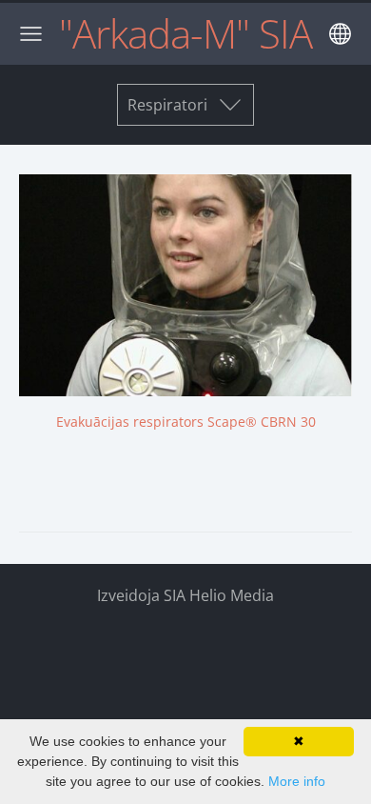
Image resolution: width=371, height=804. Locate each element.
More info (296, 781)
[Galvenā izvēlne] (31, 34)
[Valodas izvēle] (340, 34)
